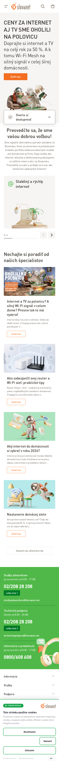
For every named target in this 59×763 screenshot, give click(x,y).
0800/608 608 (17, 657)
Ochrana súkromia (9, 758)
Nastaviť (48, 741)
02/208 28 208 (18, 586)
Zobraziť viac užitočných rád (29, 550)
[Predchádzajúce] (43, 235)
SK (51, 758)
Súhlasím (29, 750)
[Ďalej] (51, 235)
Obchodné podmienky (26, 758)
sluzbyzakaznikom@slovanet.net (21, 600)
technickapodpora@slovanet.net (21, 635)
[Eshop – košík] (52, 6)
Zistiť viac (15, 76)
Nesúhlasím (30, 731)
